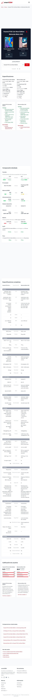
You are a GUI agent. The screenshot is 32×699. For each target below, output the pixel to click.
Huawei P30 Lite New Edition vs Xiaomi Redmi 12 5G (14, 637)
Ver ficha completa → (6, 595)
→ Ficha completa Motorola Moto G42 (10, 653)
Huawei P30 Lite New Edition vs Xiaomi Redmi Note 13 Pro (15, 634)
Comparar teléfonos (21, 670)
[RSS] (8, 677)
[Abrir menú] (29, 2)
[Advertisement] (16, 148)
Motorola (3, 688)
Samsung (3, 682)
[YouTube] (6, 677)
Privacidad (19, 684)
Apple (2, 684)
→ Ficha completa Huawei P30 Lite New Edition (12, 651)
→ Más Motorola (5, 657)
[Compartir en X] (17, 68)
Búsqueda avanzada (22, 672)
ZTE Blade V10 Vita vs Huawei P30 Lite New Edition (14, 630)
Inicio (2, 7)
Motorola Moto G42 (23, 48)
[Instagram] (4, 677)
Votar (27, 64)
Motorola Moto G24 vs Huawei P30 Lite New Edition (14, 643)
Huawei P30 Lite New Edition (9, 49)
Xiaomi (2, 686)
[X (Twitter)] (2, 677)
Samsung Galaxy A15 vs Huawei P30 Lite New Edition (14, 640)
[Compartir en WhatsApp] (19, 68)
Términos (19, 686)
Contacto (19, 682)
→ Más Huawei (5, 655)
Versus (5, 7)
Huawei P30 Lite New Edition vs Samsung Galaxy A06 (14, 627)
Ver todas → (4, 690)
